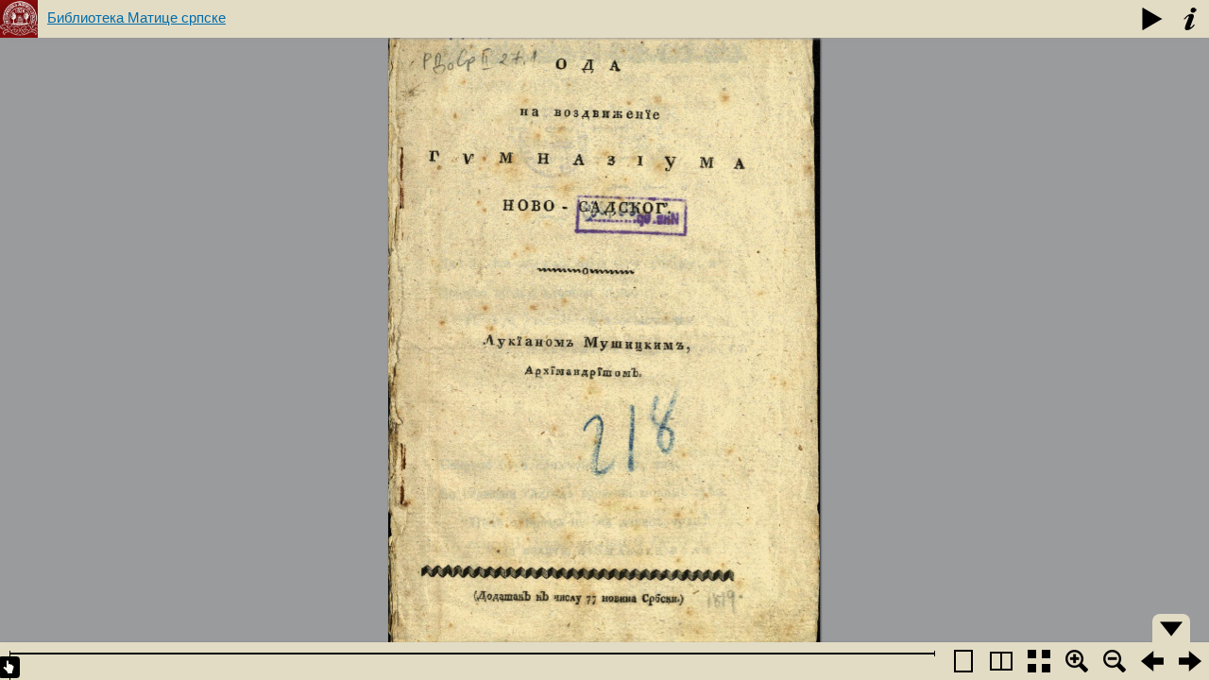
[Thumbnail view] (1039, 661)
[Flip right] (1190, 661)
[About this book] (1190, 19)
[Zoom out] (1114, 661)
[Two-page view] (1001, 661)
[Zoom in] (1077, 661)
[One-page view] (963, 661)
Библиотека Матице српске (136, 17)
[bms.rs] (19, 19)
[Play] (1152, 19)
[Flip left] (1152, 661)
